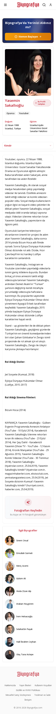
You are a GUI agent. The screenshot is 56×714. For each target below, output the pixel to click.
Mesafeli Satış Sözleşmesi (18, 695)
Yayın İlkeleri (25, 685)
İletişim (28, 699)
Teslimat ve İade (42, 695)
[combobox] (28, 145)
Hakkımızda (10, 685)
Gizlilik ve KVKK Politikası (28, 690)
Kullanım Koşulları (43, 685)
